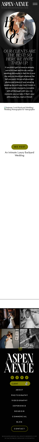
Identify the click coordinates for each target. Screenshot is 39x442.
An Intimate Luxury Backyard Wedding (19, 154)
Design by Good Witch (25, 438)
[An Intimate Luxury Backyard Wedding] (19, 127)
